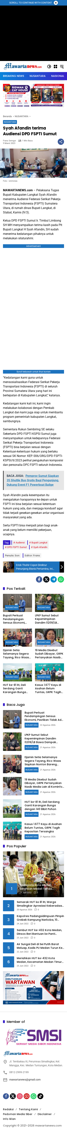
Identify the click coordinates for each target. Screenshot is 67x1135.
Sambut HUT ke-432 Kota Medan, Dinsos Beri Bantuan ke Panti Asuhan (39, 932)
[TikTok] (40, 1096)
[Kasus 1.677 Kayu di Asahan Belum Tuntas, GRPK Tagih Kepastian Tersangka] (49, 672)
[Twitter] (46, 579)
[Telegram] (53, 579)
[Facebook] (39, 579)
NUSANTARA (10, 122)
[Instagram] (20, 1096)
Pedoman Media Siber (17, 1114)
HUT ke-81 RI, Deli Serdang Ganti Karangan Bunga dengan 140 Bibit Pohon (14, 688)
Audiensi (20, 542)
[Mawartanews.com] (23, 66)
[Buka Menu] (55, 66)
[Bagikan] (61, 142)
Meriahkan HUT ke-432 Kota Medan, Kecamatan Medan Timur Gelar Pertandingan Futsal (39, 960)
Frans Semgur (9, 141)
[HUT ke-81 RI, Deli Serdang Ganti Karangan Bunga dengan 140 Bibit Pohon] (17, 672)
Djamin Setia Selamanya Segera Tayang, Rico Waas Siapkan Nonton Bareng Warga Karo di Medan (16, 654)
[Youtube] (27, 1096)
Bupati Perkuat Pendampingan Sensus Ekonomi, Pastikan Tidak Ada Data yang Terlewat (16, 619)
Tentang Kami (28, 1109)
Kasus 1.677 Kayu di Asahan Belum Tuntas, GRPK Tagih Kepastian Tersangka (48, 688)
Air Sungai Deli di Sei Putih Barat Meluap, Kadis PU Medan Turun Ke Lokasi (39, 946)
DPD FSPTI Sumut (17, 547)
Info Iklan (9, 1119)
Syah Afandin (40, 547)
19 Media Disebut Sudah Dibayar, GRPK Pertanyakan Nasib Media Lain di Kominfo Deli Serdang (49, 654)
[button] (49, 66)
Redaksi (8, 1109)
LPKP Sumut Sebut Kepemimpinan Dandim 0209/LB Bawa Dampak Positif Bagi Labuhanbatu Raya (49, 619)
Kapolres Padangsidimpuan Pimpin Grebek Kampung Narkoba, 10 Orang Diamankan (40, 918)
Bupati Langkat (39, 542)
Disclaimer (45, 1114)
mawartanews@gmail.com (25, 1079)
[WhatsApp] (61, 579)
